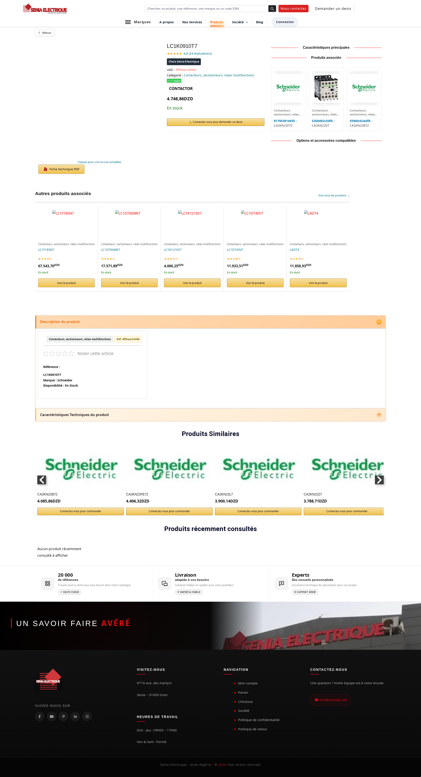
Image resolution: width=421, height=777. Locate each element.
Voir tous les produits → (334, 195)
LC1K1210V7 (173, 250)
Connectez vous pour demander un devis (218, 122)
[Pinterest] (63, 716)
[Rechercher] (272, 8)
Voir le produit (66, 283)
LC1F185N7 (46, 250)
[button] (293, 8)
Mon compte (248, 683)
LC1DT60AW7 (110, 250)
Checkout (245, 701)
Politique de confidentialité (259, 720)
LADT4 (294, 250)
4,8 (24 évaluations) (198, 53)
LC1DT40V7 (235, 250)
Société (243, 710)
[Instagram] (87, 716)
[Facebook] (39, 716)
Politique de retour (252, 729)
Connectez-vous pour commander (80, 511)
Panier (243, 692)
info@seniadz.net (332, 700)
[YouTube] (51, 716)
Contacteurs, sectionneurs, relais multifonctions (219, 75)
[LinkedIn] (75, 716)
